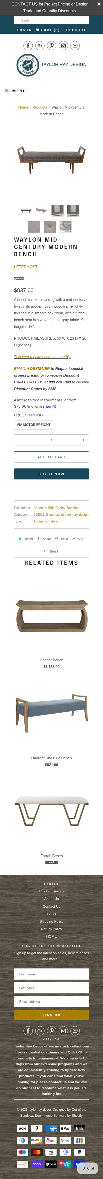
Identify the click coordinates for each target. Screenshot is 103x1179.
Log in (24, 30)
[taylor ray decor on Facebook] (28, 45)
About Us (51, 899)
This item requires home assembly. (42, 357)
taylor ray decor (39, 1109)
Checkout (75, 30)
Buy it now (51, 473)
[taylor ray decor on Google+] (39, 45)
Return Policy (51, 929)
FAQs (51, 914)
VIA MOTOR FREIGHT (33, 425)
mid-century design (74, 514)
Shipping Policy (52, 921)
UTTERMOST (26, 267)
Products (39, 107)
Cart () (50, 30)
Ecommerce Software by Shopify (59, 1115)
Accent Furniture (46, 521)
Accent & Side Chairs (49, 508)
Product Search (51, 891)
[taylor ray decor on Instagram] (63, 45)
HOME (51, 936)
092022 (39, 514)
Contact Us (51, 906)
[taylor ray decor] (51, 67)
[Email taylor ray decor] (75, 45)
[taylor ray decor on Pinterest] (51, 45)
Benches (73, 508)
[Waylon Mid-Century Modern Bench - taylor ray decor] (51, 159)
